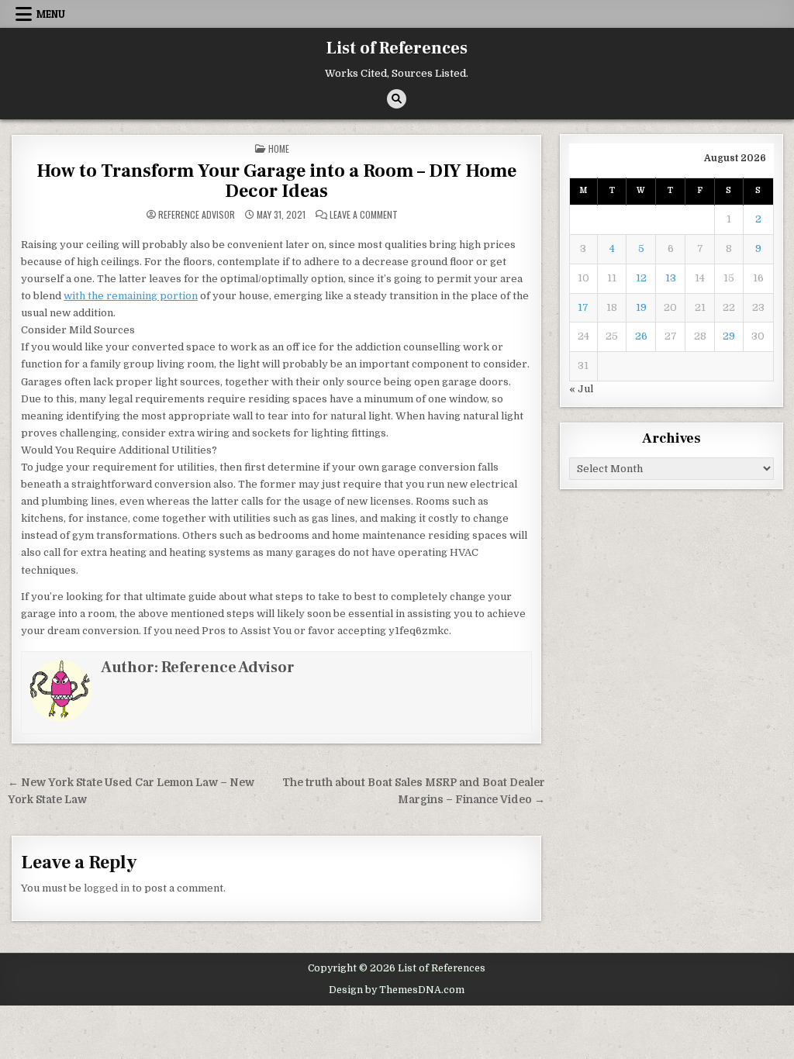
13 (670, 278)
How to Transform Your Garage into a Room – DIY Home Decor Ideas (276, 181)
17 (583, 307)
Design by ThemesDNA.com (396, 990)
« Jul (581, 389)
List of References (397, 48)
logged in (106, 888)
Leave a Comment (364, 214)
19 (641, 307)
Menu (50, 14)
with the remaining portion (131, 296)
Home (278, 148)
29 (729, 336)
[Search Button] (396, 99)
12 (641, 278)
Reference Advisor (196, 214)
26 (641, 336)
